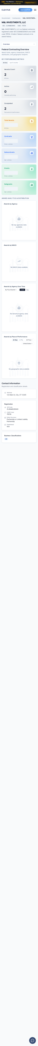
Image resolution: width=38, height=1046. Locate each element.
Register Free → (30, 2)
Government (6, 18)
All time (5, 62)
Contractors (16, 18)
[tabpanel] (19, 213)
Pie (22, 340)
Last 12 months (14, 62)
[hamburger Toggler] (35, 10)
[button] (19, 73)
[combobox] (19, 44)
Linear (22, 290)
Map (16, 340)
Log (27, 290)
